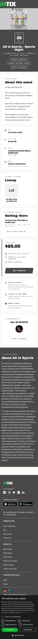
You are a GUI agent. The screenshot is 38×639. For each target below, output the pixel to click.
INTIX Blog (7, 553)
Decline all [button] (27, 630)
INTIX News (7, 557)
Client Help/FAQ (9, 526)
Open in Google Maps (15, 231)
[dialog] (19, 617)
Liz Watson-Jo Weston (11, 200)
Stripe (5, 584)
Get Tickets (19, 270)
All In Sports (19, 322)
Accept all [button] (10, 630)
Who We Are (7, 549)
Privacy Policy (8, 565)
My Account (27, 5)
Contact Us (7, 538)
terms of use (10, 514)
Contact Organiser (19, 338)
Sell (4, 530)
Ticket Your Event (9, 569)
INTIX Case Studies (10, 561)
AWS (5, 580)
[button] (19, 635)
